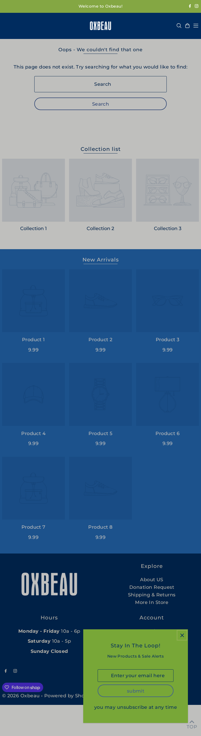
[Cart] (187, 25)
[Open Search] (179, 25)
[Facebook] (190, 6)
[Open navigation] (195, 25)
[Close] (182, 635)
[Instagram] (196, 6)
